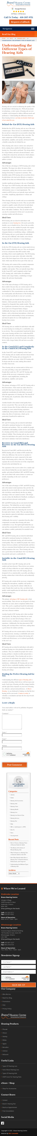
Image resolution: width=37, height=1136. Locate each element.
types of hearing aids (25, 680)
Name (4, 732)
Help (12, 824)
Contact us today (23, 693)
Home (3, 38)
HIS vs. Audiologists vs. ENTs (18, 827)
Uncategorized (14, 835)
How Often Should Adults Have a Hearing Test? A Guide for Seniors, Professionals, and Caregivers (19, 859)
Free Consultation (8, 1111)
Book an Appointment (9, 1107)
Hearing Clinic (14, 806)
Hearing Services (15, 818)
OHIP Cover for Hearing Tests (11, 1077)
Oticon (4, 1033)
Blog (11, 38)
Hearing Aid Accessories (17, 800)
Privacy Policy (6, 1009)
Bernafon (5, 1047)
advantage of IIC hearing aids (19, 599)
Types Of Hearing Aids (9, 1073)
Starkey (4, 1036)
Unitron (4, 1051)
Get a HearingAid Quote (18, 785)
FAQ (3, 1005)
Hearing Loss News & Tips (17, 815)
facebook (2, 1123)
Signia (4, 1044)
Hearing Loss (14, 812)
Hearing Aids (21, 38)
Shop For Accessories (9, 1088)
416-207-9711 (26, 17)
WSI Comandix (13, 1133)
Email (4, 739)
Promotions (6, 1001)
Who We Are (6, 994)
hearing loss (17, 223)
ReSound (5, 1054)
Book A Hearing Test (9, 1104)
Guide (12, 798)
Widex (4, 1040)
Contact (4, 1100)
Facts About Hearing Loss (10, 1070)
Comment (5, 713)
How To (13, 830)
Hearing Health (14, 809)
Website (4, 746)
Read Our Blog (7, 998)
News (12, 833)
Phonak (4, 1029)
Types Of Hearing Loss (9, 1066)
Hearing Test (14, 821)
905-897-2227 (9, 943)
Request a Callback (20, 22)
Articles (13, 795)
